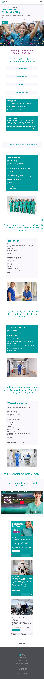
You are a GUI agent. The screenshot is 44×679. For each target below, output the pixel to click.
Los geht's (16, 551)
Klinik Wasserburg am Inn (22, 663)
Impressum (19, 673)
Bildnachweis (18, 675)
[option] (22, 25)
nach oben (22, 643)
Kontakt (18, 649)
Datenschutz (24, 673)
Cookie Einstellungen (24, 675)
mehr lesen (16, 590)
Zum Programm (4, 22)
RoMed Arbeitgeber (22, 657)
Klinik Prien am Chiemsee (22, 660)
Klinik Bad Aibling (22, 659)
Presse (26, 649)
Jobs (22, 649)
